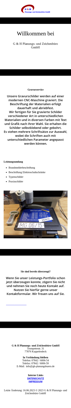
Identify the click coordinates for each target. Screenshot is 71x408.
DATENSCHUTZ (35, 378)
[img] (35, 8)
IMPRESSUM (35, 381)
